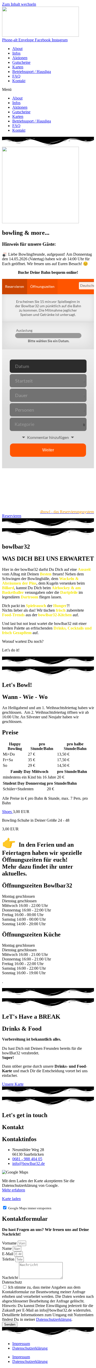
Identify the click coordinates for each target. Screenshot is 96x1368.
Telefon (8, 1259)
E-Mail (8, 1254)
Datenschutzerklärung (53, 1319)
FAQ (16, 76)
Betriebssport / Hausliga (31, 71)
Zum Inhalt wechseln (19, 4)
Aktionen (19, 58)
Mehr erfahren (13, 1190)
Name (7, 1248)
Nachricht (10, 1277)
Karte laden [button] (11, 1199)
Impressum (21, 1343)
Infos (16, 53)
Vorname (10, 1243)
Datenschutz (12, 1282)
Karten (17, 67)
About (17, 48)
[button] (48, 89)
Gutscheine (21, 62)
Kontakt (18, 81)
